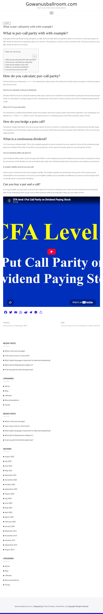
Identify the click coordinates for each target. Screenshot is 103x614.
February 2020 (10, 522)
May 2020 (8, 508)
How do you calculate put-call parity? (19, 62)
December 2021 (10, 475)
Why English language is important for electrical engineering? (28, 360)
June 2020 (8, 503)
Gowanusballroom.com (51, 4)
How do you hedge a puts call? (17, 65)
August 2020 (9, 494)
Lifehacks (8, 395)
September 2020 (11, 489)
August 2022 (9, 456)
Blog (6, 391)
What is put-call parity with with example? (28, 26)
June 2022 (8, 466)
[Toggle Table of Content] (33, 56)
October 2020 (10, 484)
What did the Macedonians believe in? (19, 365)
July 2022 (8, 461)
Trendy (7, 23)
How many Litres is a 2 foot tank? (17, 356)
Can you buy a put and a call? (16, 69)
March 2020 (9, 517)
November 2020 (11, 480)
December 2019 (10, 531)
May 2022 (8, 470)
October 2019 (10, 540)
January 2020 (10, 526)
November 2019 (11, 535)
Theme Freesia (49, 606)
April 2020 (8, 512)
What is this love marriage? (15, 351)
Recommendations (12, 400)
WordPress (60, 606)
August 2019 (9, 549)
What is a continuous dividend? (17, 67)
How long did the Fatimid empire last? (19, 369)
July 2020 (8, 498)
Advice (7, 386)
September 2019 (11, 545)
